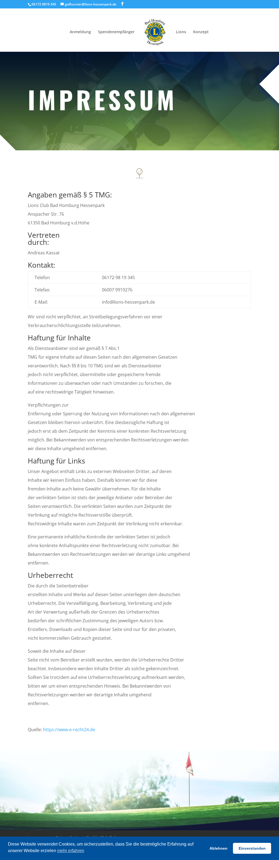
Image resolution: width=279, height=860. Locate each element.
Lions (181, 32)
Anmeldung (80, 32)
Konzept (201, 32)
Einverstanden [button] (252, 848)
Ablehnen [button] (219, 848)
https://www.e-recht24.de (69, 730)
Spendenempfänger (116, 32)
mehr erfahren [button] (70, 850)
